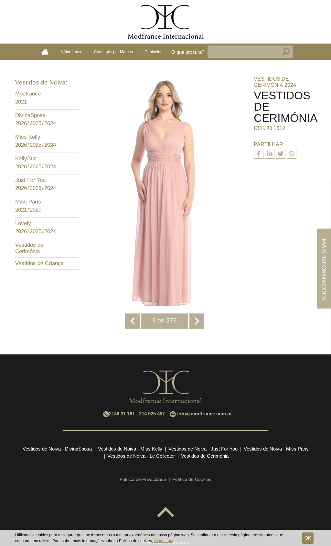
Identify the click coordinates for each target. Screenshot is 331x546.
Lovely (23, 223)
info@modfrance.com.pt (204, 413)
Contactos (153, 52)
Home (44, 51)
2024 (50, 123)
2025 (35, 123)
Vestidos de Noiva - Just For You (203, 449)
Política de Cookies (191, 479)
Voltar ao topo (165, 512)
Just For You (30, 180)
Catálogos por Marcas (113, 52)
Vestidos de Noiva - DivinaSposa (57, 449)
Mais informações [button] (324, 268)
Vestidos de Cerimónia (29, 248)
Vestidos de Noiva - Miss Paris (276, 449)
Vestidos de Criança (39, 263)
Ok (307, 538)
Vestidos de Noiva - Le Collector (141, 456)
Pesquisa (286, 51)
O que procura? (187, 52)
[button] (72, 94)
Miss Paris (28, 202)
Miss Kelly (27, 137)
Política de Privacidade (143, 479)
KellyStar (26, 158)
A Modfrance (71, 52)
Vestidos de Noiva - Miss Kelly (130, 449)
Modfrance (28, 94)
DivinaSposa (30, 115)
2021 (21, 102)
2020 (35, 210)
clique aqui (163, 541)
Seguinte (196, 321)
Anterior (132, 321)
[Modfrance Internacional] (165, 22)
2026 (21, 123)
